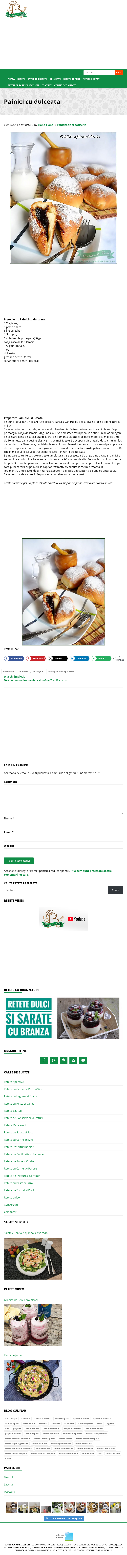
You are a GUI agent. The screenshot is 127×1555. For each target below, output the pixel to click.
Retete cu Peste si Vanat (19, 1103)
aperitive (25, 1418)
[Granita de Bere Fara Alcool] (33, 1325)
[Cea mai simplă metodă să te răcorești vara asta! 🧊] (46, 1507)
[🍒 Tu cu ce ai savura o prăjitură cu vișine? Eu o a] (69, 1507)
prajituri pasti (32, 1433)
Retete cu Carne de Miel (18, 1139)
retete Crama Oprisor (44, 1438)
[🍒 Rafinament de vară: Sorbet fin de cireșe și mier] (11, 1507)
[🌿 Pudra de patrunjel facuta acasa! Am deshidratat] (57, 1507)
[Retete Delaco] (63, 1020)
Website (9, 846)
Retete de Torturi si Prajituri (21, 1190)
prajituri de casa (13, 1433)
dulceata (24, 671)
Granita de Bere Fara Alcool (21, 1300)
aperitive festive (42, 1418)
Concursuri (11, 1204)
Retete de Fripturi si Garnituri (22, 1176)
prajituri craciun (51, 1428)
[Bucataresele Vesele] (16, 9)
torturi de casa (113, 1453)
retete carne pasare (72, 1433)
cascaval (43, 1423)
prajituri (17, 1428)
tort (100, 1453)
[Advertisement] (63, 43)
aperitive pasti (62, 1418)
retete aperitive (51, 1433)
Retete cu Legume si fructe (20, 1096)
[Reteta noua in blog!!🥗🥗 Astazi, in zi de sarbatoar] (34, 1507)
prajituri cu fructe (94, 1428)
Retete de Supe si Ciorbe (19, 1161)
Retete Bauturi (13, 1111)
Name (9, 818)
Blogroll (9, 1477)
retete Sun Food (85, 1448)
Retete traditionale (68, 1453)
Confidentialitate (65, 85)
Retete (21, 78)
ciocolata (55, 1423)
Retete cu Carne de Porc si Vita (23, 1089)
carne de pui (29, 1423)
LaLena (8, 1484)
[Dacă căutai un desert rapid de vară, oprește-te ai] (81, 1507)
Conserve (55, 78)
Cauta (115, 890)
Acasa (11, 78)
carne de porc (12, 1423)
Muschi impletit (14, 676)
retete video (88, 1453)
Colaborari (10, 1212)
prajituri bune (32, 1428)
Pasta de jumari (13, 1355)
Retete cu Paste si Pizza (18, 1183)
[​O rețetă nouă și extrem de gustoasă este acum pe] (92, 1507)
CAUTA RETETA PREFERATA (20, 883)
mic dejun (38, 671)
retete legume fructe (61, 1443)
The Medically (104, 1550)
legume (110, 1423)
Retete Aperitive (14, 1082)
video (8, 1458)
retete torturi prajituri (16, 1453)
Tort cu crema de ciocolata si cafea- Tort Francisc (35, 680)
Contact (47, 85)
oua (7, 1428)
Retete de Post (71, 78)
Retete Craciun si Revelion (23, 85)
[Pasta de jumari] (33, 1380)
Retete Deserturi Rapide (19, 1147)
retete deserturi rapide (87, 1438)
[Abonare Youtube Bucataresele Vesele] (63, 918)
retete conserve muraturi (17, 1438)
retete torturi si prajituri (43, 1453)
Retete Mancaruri (15, 1125)
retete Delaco (65, 1438)
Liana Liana (45, 125)
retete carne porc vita (96, 1433)
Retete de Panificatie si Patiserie (24, 1154)
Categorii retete (37, 78)
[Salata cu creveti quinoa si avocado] (33, 1259)
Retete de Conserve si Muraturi (23, 1118)
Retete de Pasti (91, 78)
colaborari (69, 1423)
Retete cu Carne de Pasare (20, 1168)
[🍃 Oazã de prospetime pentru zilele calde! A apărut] (23, 1507)
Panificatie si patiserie (71, 125)
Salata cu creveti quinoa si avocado (26, 1233)
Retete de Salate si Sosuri (19, 1132)
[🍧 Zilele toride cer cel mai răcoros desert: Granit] (115, 1507)
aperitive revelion (102, 1418)
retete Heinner (39, 1443)
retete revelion (43, 1448)
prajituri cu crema (72, 1428)
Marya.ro (9, 1492)
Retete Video (12, 1197)
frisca (99, 1423)
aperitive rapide (81, 1418)
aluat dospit (9, 671)
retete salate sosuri (63, 1448)
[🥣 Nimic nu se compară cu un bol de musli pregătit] (104, 1507)
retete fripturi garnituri (16, 1443)
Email (9, 832)
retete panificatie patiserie (61, 671)
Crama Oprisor (85, 1423)
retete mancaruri (83, 1443)
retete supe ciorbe (106, 1448)
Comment (10, 782)
